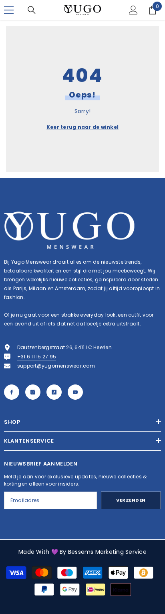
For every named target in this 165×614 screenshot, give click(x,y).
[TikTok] (54, 392)
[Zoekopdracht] (31, 10)
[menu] (9, 10)
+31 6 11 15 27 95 (36, 356)
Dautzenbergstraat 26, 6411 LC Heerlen (64, 347)
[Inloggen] (133, 10)
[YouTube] (75, 392)
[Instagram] (32, 392)
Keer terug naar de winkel (82, 127)
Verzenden (131, 500)
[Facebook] (11, 392)
